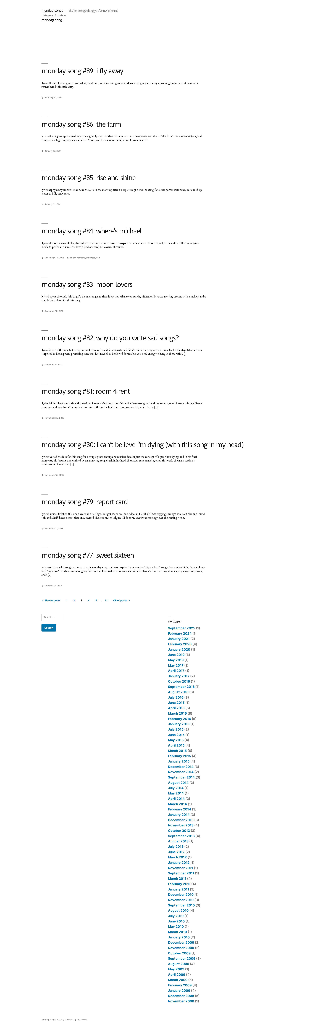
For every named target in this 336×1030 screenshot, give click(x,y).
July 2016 (175, 697)
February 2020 (180, 644)
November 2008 (181, 1001)
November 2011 (180, 868)
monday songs (52, 10)
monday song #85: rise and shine (88, 178)
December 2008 (181, 996)
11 (106, 600)
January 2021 (179, 639)
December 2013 (180, 820)
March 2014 (177, 804)
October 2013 (179, 831)
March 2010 (177, 932)
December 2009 (181, 942)
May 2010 (176, 926)
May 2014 (176, 793)
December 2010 (181, 895)
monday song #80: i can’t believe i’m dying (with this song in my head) (142, 445)
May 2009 (176, 969)
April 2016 (176, 708)
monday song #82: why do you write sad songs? (110, 338)
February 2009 (180, 985)
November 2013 (180, 825)
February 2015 (179, 756)
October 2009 (179, 953)
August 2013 (178, 841)
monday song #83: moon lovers (86, 284)
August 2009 (178, 964)
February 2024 (180, 633)
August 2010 (178, 910)
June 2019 (176, 655)
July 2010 (176, 916)
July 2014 (176, 788)
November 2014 (181, 772)
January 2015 (179, 761)
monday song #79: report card (84, 502)
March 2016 (177, 713)
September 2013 (181, 836)
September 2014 (181, 777)
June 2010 (176, 921)
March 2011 (177, 879)
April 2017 (176, 671)
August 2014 (178, 783)
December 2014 (181, 767)
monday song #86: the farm (81, 124)
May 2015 (176, 740)
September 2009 (181, 958)
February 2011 (179, 884)
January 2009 (179, 991)
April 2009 (176, 975)
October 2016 (179, 681)
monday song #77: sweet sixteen (87, 555)
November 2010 (181, 900)
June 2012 (176, 852)
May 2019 (176, 660)
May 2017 (175, 665)
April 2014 (176, 799)
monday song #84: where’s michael (91, 231)
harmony (81, 257)
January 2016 (179, 724)
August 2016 (178, 692)
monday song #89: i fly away (82, 71)
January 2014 (179, 815)
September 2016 (181, 687)
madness (90, 257)
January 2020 (179, 649)
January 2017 (178, 676)
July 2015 (175, 729)
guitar (73, 257)
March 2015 (177, 751)
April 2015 (176, 745)
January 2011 (178, 889)
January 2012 (179, 863)
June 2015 (176, 735)
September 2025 (181, 628)
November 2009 (181, 948)
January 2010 (179, 937)
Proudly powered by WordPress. (72, 1019)
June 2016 (176, 703)
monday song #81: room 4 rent (85, 391)
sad (98, 257)
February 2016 (179, 719)
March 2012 (177, 857)
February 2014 (179, 809)
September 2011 (181, 873)
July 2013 (175, 847)
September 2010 (181, 905)
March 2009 (177, 980)
